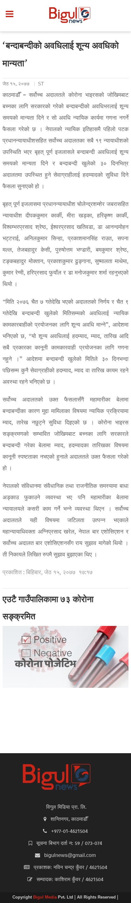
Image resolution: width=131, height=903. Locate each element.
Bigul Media (45, 897)
